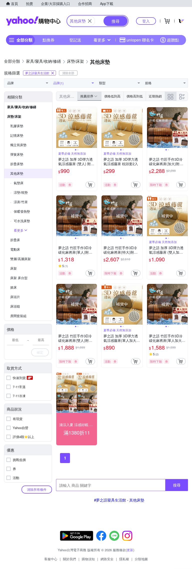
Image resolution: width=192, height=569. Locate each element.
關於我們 (69, 559)
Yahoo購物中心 (33, 21)
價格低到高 (112, 96)
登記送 (75, 40)
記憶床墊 (16, 135)
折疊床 (15, 239)
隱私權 (124, 559)
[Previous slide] (59, 127)
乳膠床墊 (16, 125)
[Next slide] (93, 127)
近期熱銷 (155, 96)
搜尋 (176, 485)
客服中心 (50, 559)
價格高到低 (134, 96)
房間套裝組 (18, 315)
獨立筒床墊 (18, 144)
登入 (146, 20)
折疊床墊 (16, 163)
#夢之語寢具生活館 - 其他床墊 (119, 500)
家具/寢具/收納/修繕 (21, 106)
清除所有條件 (36, 489)
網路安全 (107, 559)
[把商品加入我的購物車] (90, 184)
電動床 (15, 249)
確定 (40, 352)
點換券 (48, 40)
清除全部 (68, 73)
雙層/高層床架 (20, 258)
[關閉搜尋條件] (90, 21)
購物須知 (88, 559)
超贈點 (173, 40)
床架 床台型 (19, 277)
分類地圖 (141, 559)
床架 (13, 268)
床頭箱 (15, 306)
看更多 (100, 40)
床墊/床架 (14, 116)
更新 (130, 550)
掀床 (13, 287)
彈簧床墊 (16, 154)
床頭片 (15, 296)
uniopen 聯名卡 (140, 40)
